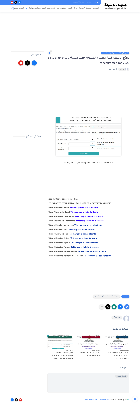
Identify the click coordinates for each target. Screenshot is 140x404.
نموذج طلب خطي (48, 8)
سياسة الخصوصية (78, 2)
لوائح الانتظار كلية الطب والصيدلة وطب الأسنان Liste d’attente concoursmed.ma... (61, 356)
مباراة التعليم (73, 8)
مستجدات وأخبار (35, 8)
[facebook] (19, 2)
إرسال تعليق (121, 376)
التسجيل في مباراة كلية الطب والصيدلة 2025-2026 (90, 354)
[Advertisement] (70, 32)
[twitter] (15, 2)
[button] (120, 306)
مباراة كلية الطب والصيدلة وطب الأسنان (115, 53)
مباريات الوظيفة (85, 8)
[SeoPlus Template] (128, 399)
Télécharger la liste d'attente (88, 225)
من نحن (96, 2)
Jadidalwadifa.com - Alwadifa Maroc (97, 400)
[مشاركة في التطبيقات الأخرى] (101, 306)
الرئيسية (96, 8)
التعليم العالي (19, 8)
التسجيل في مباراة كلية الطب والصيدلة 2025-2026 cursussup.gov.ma (118, 356)
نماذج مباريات (61, 8)
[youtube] (12, 2)
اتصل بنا (89, 2)
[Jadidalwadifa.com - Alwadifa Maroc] (115, 6)
